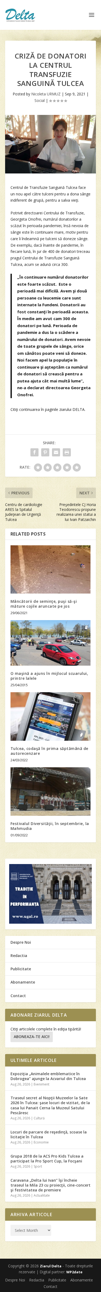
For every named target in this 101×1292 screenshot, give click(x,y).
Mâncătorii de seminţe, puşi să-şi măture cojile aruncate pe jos (44, 604)
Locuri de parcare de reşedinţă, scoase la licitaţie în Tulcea (49, 1134)
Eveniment (41, 1084)
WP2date (74, 1272)
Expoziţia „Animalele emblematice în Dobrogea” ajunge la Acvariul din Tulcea (48, 1076)
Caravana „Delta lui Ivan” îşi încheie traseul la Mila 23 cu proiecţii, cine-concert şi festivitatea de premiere (50, 1185)
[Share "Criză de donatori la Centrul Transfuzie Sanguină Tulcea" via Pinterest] (45, 452)
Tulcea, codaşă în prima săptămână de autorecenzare (49, 751)
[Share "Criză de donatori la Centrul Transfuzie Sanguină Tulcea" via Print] (66, 452)
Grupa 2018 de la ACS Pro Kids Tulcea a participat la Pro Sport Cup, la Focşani (47, 1159)
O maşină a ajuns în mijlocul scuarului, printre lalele (49, 676)
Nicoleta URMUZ (46, 93)
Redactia (19, 955)
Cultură (39, 1118)
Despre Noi (21, 942)
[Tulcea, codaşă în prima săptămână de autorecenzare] (51, 716)
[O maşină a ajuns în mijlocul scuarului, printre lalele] (51, 642)
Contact (18, 995)
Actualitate (42, 1195)
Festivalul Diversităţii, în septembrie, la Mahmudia (50, 826)
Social (39, 100)
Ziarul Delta (50, 1266)
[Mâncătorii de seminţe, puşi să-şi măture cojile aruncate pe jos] (51, 569)
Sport (38, 1166)
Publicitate (21, 968)
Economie (41, 1142)
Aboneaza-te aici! (32, 1036)
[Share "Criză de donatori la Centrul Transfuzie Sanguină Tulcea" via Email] (56, 452)
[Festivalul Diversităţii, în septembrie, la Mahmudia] (51, 791)
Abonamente (23, 982)
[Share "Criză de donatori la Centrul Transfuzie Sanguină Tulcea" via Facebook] (34, 452)
